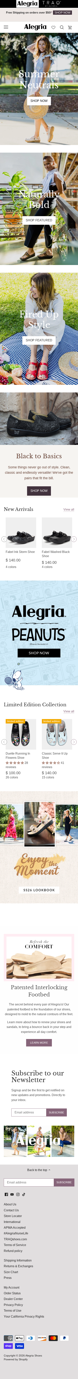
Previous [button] (11, 14)
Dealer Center (13, 1299)
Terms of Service (15, 1245)
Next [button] (66, 14)
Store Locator (13, 1216)
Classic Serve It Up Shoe (55, 755)
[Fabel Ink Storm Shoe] (21, 532)
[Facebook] (6, 1194)
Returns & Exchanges (18, 1266)
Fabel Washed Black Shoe (56, 554)
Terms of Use (12, 1310)
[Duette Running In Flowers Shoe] (21, 734)
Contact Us (11, 1210)
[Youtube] (12, 1194)
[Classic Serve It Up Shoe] (57, 734)
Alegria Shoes (33, 1355)
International (12, 1222)
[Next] (74, 539)
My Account (11, 1287)
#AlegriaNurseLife (16, 1233)
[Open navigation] (6, 27)
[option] (39, 12)
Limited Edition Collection (35, 704)
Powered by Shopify (16, 1359)
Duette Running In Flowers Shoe (18, 755)
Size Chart (11, 1272)
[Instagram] (18, 1194)
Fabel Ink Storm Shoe (20, 551)
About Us (10, 1204)
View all (68, 509)
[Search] (62, 27)
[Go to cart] (70, 27)
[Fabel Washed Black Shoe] (57, 532)
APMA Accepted (15, 1227)
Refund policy (13, 1251)
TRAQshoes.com (15, 1239)
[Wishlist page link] (53, 27)
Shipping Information (18, 1260)
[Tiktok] (23, 1194)
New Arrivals (18, 509)
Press (8, 1277)
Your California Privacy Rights (24, 1316)
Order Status (12, 1293)
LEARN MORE (39, 1042)
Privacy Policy (13, 1305)
